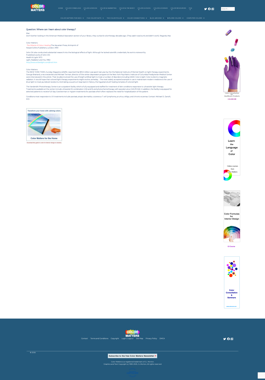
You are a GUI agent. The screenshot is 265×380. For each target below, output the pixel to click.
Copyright (115, 338)
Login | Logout (128, 338)
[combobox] (228, 9)
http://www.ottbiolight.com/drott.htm (41, 62)
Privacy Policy (151, 338)
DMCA (162, 338)
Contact (84, 338)
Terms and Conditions (99, 338)
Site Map (139, 338)
